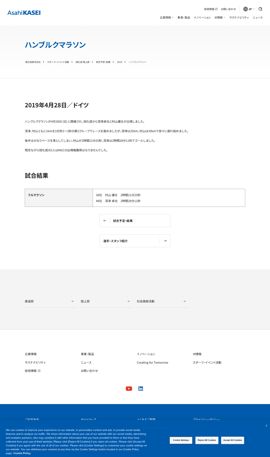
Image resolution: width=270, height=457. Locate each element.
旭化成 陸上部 (82, 62)
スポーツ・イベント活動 (58, 62)
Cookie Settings (181, 440)
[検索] (260, 9)
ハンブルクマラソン (138, 62)
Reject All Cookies (207, 440)
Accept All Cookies (232, 440)
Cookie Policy (22, 453)
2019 (119, 62)
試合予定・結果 (103, 62)
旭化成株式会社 (33, 62)
